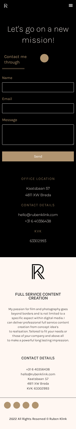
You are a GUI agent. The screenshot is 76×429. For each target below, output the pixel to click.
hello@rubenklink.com (38, 374)
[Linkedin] (35, 405)
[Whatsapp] (44, 58)
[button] (71, 5)
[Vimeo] (16, 405)
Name (7, 77)
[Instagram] (7, 405)
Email (7, 98)
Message (9, 119)
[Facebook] (26, 405)
